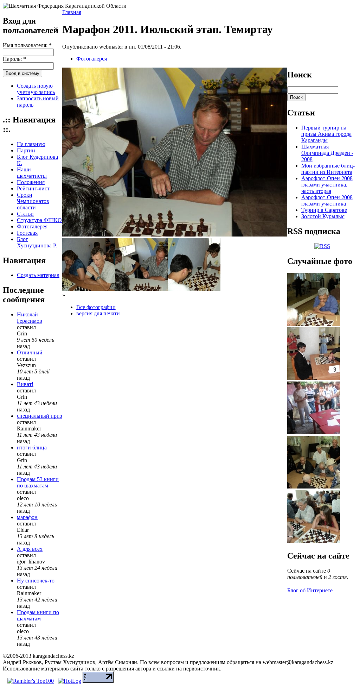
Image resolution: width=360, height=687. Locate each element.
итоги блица (32, 447)
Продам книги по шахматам (38, 615)
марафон (27, 517)
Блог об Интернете (310, 590)
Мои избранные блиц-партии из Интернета (328, 169)
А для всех (30, 549)
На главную (31, 144)
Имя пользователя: (27, 45)
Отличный (30, 352)
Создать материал (38, 275)
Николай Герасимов (29, 317)
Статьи (25, 214)
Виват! (25, 384)
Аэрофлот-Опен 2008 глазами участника (327, 200)
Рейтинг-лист (33, 188)
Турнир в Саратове (324, 210)
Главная (71, 12)
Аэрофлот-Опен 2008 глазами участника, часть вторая (327, 184)
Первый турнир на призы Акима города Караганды (326, 134)
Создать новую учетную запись (36, 89)
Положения (31, 182)
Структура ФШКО (39, 220)
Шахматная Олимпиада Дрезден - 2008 (327, 153)
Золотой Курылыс (323, 216)
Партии (26, 150)
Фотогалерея (32, 226)
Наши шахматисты (32, 172)
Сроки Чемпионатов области (33, 201)
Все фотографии (96, 307)
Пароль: (14, 59)
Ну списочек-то (35, 581)
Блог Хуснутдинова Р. (37, 242)
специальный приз (39, 416)
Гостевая (27, 233)
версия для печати (98, 313)
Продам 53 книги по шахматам (38, 482)
